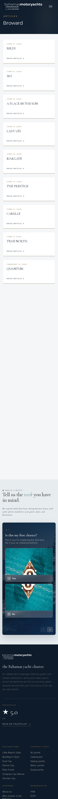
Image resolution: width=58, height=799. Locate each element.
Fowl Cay (7, 761)
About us (7, 791)
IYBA (32, 791)
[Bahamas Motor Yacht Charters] (23, 6)
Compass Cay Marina (13, 774)
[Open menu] (50, 6)
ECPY (33, 796)
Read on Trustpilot (16, 724)
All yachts (35, 752)
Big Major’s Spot (10, 757)
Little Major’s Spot (11, 752)
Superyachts (37, 769)
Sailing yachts (37, 761)
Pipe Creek (8, 769)
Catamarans (36, 757)
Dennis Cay (8, 765)
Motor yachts (37, 765)
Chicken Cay (8, 778)
